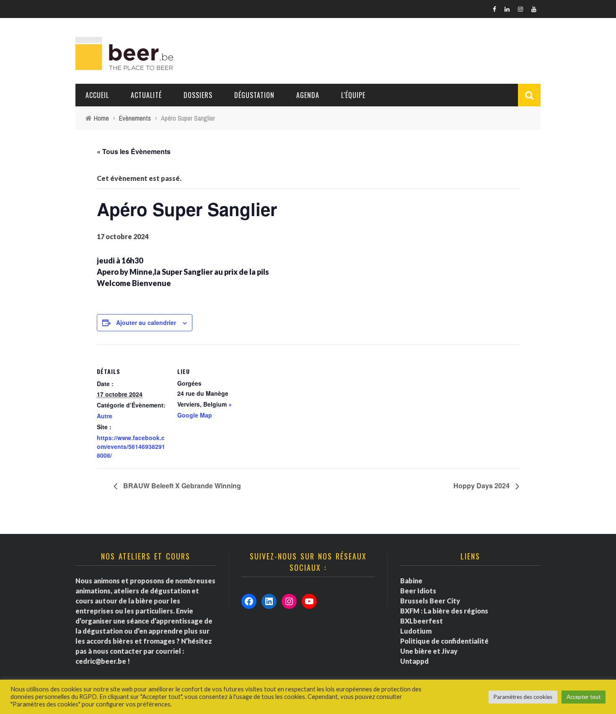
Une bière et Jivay (429, 651)
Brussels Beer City (430, 601)
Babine (411, 581)
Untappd (414, 661)
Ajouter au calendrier (146, 322)
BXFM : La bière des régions (444, 611)
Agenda (307, 95)
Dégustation (254, 95)
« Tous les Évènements (134, 151)
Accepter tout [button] (583, 696)
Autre (104, 416)
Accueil (97, 95)
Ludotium (416, 631)
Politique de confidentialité (444, 641)
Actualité (146, 95)
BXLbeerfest (421, 621)
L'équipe (353, 95)
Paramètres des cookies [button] (523, 696)
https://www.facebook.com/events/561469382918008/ (131, 446)
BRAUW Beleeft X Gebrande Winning (181, 485)
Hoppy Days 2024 (482, 485)
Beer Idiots (418, 591)
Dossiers (198, 95)
